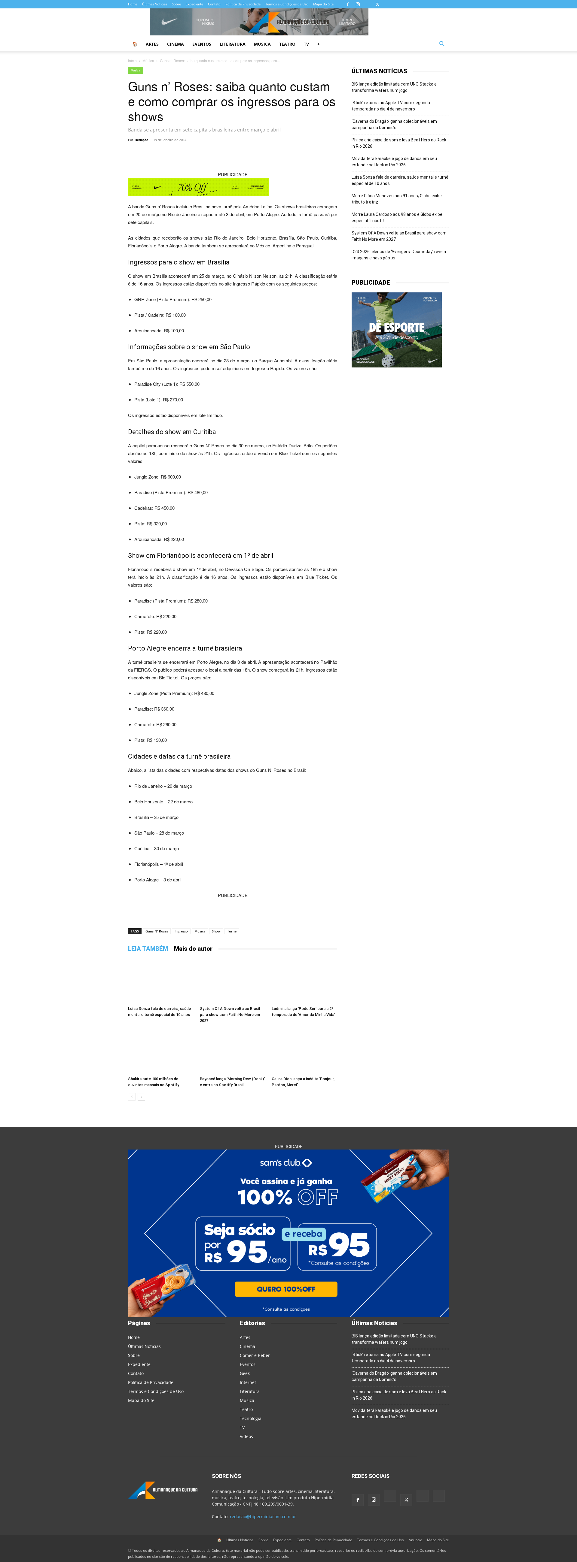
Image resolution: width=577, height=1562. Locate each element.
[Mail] (367, 4)
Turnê (232, 931)
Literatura (233, 44)
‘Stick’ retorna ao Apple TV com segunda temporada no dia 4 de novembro (391, 105)
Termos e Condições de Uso (286, 4)
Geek (245, 1373)
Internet (248, 1382)
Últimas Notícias (154, 4)
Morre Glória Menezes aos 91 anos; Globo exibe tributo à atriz (397, 198)
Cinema (175, 44)
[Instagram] (357, 4)
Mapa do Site (323, 4)
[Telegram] (210, 153)
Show (216, 931)
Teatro (287, 44)
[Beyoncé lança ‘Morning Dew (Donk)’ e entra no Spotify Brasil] (232, 1051)
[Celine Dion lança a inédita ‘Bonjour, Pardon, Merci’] (304, 1051)
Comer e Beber (255, 1355)
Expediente (194, 4)
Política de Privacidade (243, 4)
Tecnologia (250, 1418)
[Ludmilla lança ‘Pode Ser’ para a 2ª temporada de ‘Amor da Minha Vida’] (304, 981)
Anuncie (415, 1539)
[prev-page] (132, 1097)
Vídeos (246, 1436)
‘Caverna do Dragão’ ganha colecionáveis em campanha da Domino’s (394, 124)
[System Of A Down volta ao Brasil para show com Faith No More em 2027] (232, 981)
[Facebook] (347, 4)
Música (262, 44)
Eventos (201, 44)
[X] (377, 4)
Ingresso (181, 931)
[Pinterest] (251, 153)
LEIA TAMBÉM (148, 948)
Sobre (176, 4)
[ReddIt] (265, 153)
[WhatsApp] (196, 153)
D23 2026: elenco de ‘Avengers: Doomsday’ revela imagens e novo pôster (399, 254)
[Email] (293, 153)
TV (306, 44)
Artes (152, 44)
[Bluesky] (387, 4)
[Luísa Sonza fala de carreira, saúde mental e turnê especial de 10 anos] (161, 981)
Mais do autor (193, 948)
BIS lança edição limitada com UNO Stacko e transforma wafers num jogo (394, 87)
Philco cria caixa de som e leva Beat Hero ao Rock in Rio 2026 (399, 143)
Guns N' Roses (156, 931)
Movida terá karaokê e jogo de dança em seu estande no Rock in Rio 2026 (394, 161)
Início (132, 60)
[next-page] (141, 1097)
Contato (214, 4)
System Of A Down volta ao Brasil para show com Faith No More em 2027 (230, 1014)
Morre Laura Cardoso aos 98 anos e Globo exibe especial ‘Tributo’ (397, 217)
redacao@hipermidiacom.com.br (263, 1516)
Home (132, 4)
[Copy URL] (182, 153)
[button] (442, 44)
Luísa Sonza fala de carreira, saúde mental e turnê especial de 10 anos (400, 180)
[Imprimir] (307, 153)
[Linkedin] (279, 153)
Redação (141, 139)
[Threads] (397, 4)
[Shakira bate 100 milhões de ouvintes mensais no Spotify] (161, 1051)
